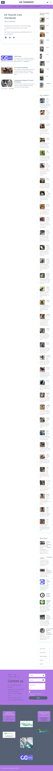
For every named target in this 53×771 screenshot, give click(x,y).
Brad (47, 442)
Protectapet (48, 557)
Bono (47, 231)
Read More (26, 61)
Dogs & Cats (43, 652)
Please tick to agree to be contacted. (36, 694)
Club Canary (17, 56)
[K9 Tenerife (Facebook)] (7, 70)
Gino (47, 519)
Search (41, 664)
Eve (47, 76)
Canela (48, 405)
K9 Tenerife (26, 2)
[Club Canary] (7, 58)
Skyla (47, 454)
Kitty (47, 431)
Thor (47, 467)
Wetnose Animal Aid (48, 602)
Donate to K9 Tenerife (48, 595)
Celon (47, 380)
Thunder (48, 481)
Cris (47, 191)
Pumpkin (48, 83)
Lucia (47, 259)
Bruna (47, 204)
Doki (47, 54)
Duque (48, 300)
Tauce (47, 61)
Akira (47, 18)
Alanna (48, 367)
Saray (47, 138)
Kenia (47, 245)
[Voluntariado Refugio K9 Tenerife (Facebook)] (7, 83)
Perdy (47, 418)
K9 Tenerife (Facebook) (21, 67)
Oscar (47, 273)
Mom (47, 32)
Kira (47, 164)
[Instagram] (51, 2)
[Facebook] (48, 2)
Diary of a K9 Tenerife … (48, 617)
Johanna (48, 355)
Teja (47, 98)
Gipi (47, 151)
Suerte (48, 217)
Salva (47, 69)
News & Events (43, 656)
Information (42, 648)
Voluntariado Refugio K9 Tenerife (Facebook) (24, 81)
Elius (47, 110)
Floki (47, 25)
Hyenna (48, 314)
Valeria (48, 40)
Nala (47, 507)
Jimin (47, 47)
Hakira (48, 328)
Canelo (48, 124)
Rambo (48, 393)
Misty (47, 178)
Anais (47, 343)
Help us (41, 660)
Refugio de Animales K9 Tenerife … (48, 544)
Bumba (48, 494)
